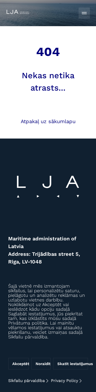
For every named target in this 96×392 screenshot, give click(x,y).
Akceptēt (20, 363)
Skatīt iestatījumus (72, 363)
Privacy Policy (64, 380)
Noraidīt (43, 363)
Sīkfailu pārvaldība (26, 380)
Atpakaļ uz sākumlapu (48, 121)
